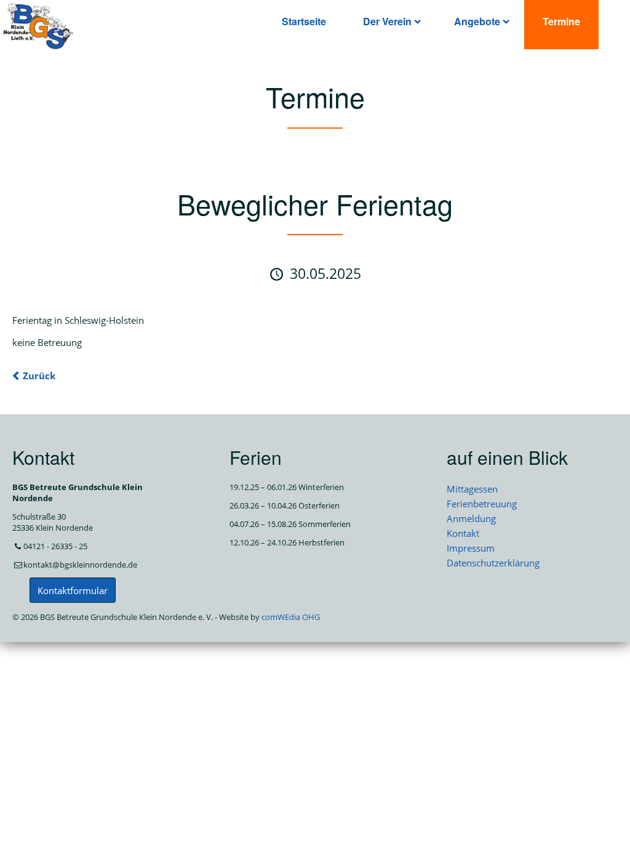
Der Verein (387, 21)
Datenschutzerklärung (493, 563)
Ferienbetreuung (482, 503)
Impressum (471, 548)
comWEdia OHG (290, 616)
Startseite (304, 21)
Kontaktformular (73, 590)
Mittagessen (472, 489)
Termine (561, 21)
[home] (38, 25)
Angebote (477, 21)
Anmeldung (471, 518)
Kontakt (463, 533)
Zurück (39, 375)
